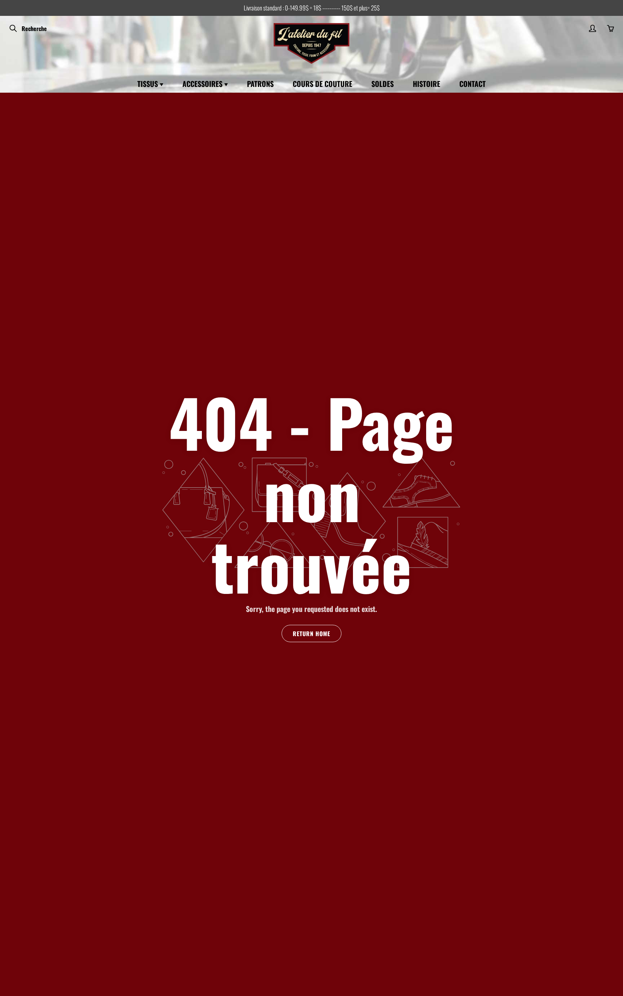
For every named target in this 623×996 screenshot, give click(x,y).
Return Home (311, 633)
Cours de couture (322, 83)
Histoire (426, 83)
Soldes (382, 83)
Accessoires (203, 83)
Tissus (148, 83)
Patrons (260, 83)
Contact (472, 83)
